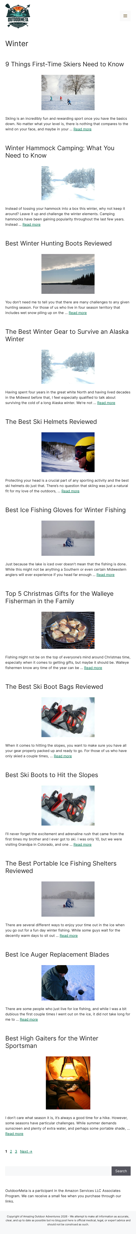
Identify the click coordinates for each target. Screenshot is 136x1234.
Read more (82, 129)
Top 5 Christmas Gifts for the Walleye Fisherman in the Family (59, 597)
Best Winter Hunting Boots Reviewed (58, 243)
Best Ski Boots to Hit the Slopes (51, 775)
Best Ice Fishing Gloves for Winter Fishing (65, 510)
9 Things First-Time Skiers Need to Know (64, 64)
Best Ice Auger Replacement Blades (57, 954)
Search (121, 1171)
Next (26, 1151)
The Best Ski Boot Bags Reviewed (54, 686)
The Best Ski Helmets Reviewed (51, 421)
